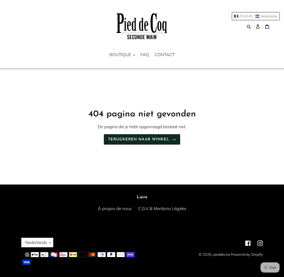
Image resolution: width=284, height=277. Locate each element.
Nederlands (36, 242)
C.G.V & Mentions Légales (162, 208)
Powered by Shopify (247, 254)
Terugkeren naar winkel (138, 139)
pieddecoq (222, 254)
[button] (255, 16)
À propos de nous (115, 208)
